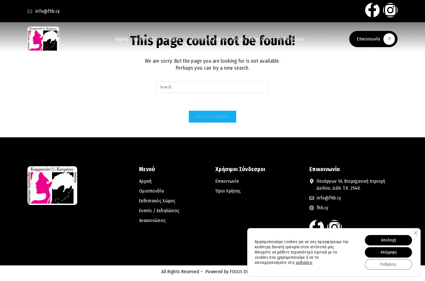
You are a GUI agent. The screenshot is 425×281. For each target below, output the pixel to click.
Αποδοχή (388, 240)
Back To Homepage (212, 116)
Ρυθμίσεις (388, 264)
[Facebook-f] (372, 10)
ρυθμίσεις (304, 262)
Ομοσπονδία (145, 39)
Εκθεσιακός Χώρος (208, 39)
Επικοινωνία (368, 39)
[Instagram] (390, 10)
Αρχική (121, 39)
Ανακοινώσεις (291, 39)
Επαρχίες (172, 39)
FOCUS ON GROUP (246, 271)
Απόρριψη (388, 252)
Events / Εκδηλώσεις (252, 39)
